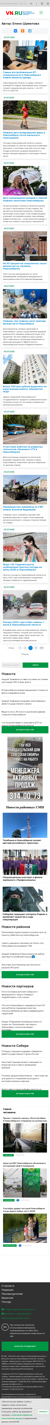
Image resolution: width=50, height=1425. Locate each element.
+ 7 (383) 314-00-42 (24, 1382)
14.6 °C (16, 4)
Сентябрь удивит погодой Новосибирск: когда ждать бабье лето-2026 (24, 1210)
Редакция (7, 1290)
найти (36, 665)
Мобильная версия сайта (15, 1318)
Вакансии (7, 1298)
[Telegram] (29, 30)
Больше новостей (25, 730)
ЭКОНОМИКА (8, 1200)
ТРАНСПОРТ (8, 1155)
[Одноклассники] (22, 30)
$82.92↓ (23, 4)
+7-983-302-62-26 (16, 1389)
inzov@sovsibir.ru (15, 1384)
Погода (6, 1302)
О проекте (8, 1285)
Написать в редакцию (25, 1346)
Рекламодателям (12, 1294)
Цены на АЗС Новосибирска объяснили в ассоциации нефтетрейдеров (24, 1164)
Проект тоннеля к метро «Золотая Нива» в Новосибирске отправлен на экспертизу (25, 1119)
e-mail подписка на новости (20, 1309)
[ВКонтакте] (15, 30)
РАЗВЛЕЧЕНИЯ (9, 1245)
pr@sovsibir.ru (38, 1387)
